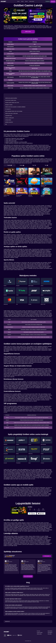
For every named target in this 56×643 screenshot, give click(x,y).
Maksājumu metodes (8, 104)
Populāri (8, 165)
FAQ (6, 124)
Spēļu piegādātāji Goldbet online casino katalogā (13, 111)
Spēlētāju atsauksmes (9, 122)
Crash (33, 165)
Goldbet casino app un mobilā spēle (11, 113)
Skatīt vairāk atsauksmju (28, 576)
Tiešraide (21, 165)
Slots (46, 165)
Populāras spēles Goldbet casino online (12, 102)
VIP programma (8, 109)
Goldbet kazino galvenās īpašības (11, 98)
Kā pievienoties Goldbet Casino (10, 100)
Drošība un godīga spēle (9, 117)
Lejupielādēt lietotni (8, 115)
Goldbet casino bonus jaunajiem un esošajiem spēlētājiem (15, 106)
